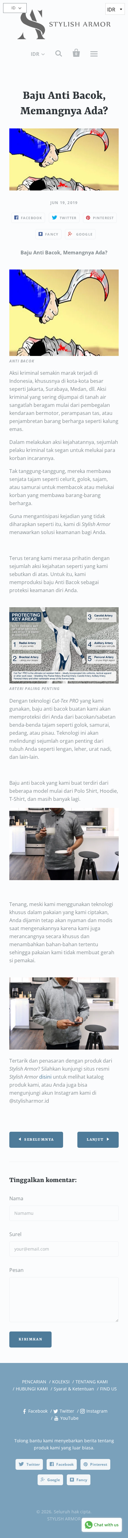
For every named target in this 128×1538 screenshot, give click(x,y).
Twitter (67, 1411)
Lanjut (95, 1140)
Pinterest (98, 1464)
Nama (16, 1198)
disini (45, 1076)
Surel (15, 1234)
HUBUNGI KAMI (32, 1389)
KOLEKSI (61, 1382)
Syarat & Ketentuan (74, 1389)
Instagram (96, 1411)
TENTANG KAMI (91, 1382)
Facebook (38, 1411)
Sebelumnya (39, 1140)
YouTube (69, 1418)
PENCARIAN (34, 1382)
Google (53, 1479)
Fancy (81, 1479)
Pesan (16, 1270)
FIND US (108, 1389)
